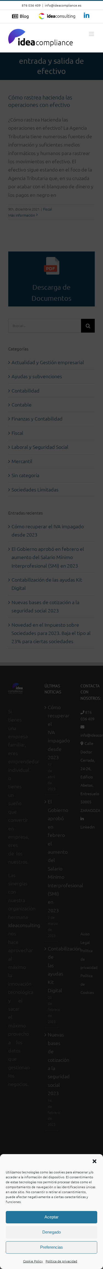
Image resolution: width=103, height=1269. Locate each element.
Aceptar (51, 1217)
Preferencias (51, 1247)
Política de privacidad (61, 1261)
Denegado (51, 1232)
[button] (94, 1161)
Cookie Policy (33, 1261)
